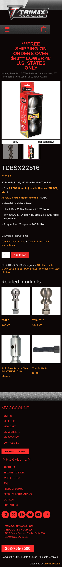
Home (5, 73)
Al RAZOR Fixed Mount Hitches (20, 197)
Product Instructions (18, 494)
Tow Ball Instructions (13, 241)
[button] (7, 29)
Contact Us (11, 505)
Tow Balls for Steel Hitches (38, 73)
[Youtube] (38, 514)
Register (9, 421)
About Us (9, 467)
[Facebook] (30, 514)
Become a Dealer (14, 472)
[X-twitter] (13, 514)
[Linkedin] (5, 514)
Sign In (8, 415)
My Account (11, 437)
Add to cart (20, 255)
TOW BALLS (16, 73)
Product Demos (13, 488)
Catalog (9, 499)
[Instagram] (46, 514)
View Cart (10, 426)
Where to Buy (12, 478)
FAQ (6, 483)
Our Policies (11, 442)
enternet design (52, 563)
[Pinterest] (22, 514)
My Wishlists (12, 432)
